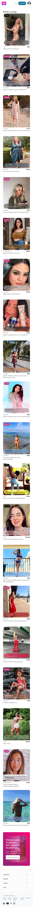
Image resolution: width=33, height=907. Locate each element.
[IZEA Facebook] (11, 903)
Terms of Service (5, 898)
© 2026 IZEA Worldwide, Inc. (9, 895)
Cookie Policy (22, 898)
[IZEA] (4, 3)
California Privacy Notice (15, 899)
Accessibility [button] (28, 897)
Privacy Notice (10, 898)
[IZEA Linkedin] (4, 903)
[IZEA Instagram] (14, 903)
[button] (16, 3)
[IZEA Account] (29, 3)
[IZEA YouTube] (7, 903)
